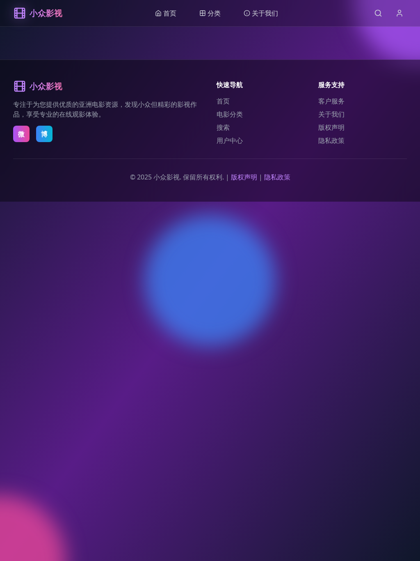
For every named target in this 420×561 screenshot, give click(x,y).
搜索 (223, 127)
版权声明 (331, 127)
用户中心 (230, 140)
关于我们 (331, 114)
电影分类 (230, 114)
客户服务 (331, 101)
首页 (223, 101)
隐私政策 (331, 140)
